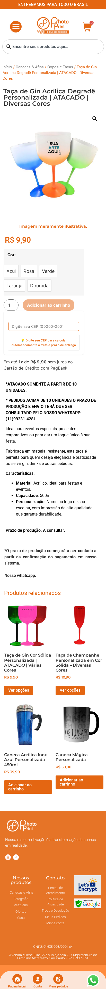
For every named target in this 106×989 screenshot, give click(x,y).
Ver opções (18, 690)
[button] (16, 27)
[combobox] (53, 46)
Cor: (11, 255)
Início (7, 67)
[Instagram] (8, 857)
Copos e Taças (60, 67)
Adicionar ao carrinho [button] (20, 786)
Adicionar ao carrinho (48, 305)
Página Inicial (17, 986)
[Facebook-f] (16, 857)
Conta (37, 986)
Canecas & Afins (30, 67)
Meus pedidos (58, 986)
